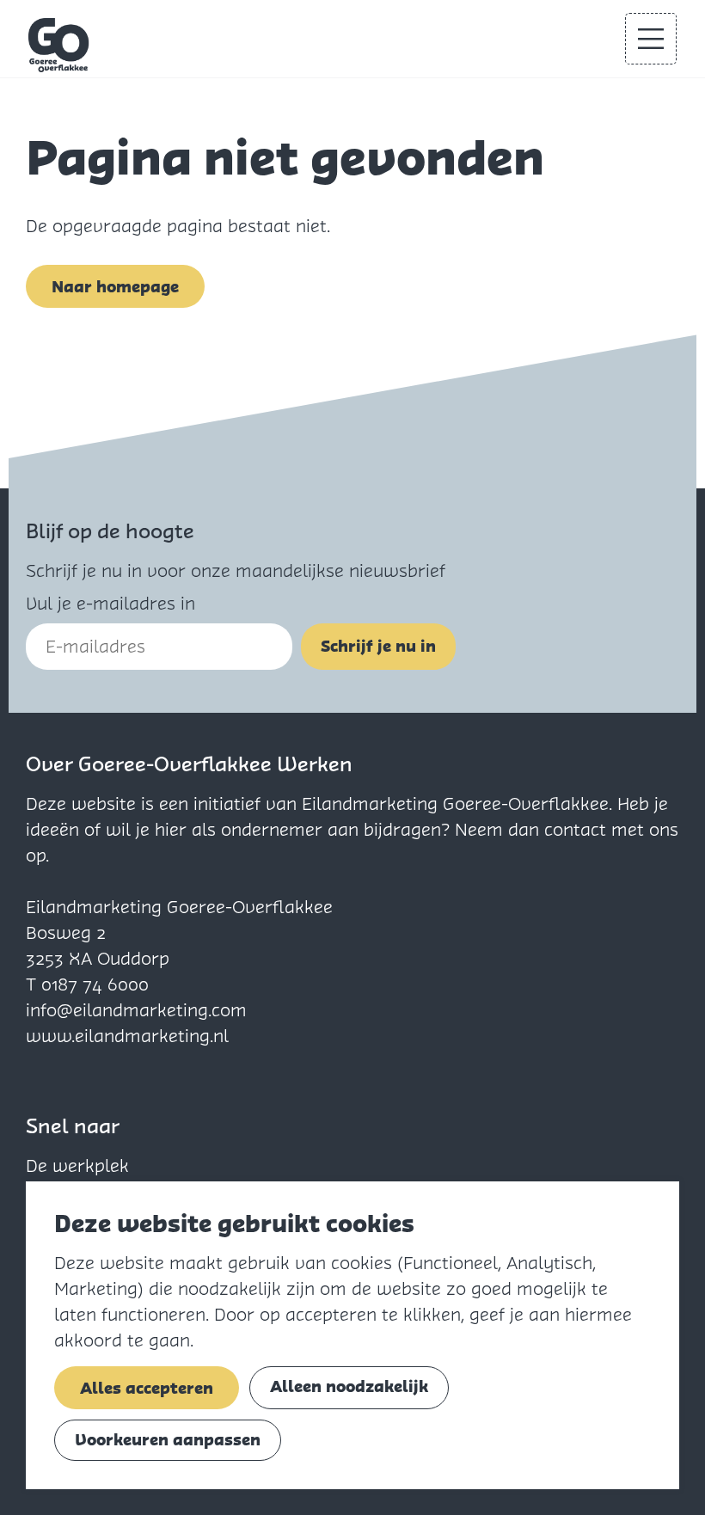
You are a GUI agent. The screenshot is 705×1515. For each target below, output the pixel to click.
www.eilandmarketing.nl (127, 1036)
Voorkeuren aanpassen (168, 1440)
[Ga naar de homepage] (59, 45)
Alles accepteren (146, 1388)
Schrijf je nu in (378, 646)
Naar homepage (115, 286)
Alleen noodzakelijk (349, 1386)
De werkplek (77, 1166)
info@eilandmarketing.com (136, 1010)
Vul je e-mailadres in (110, 603)
